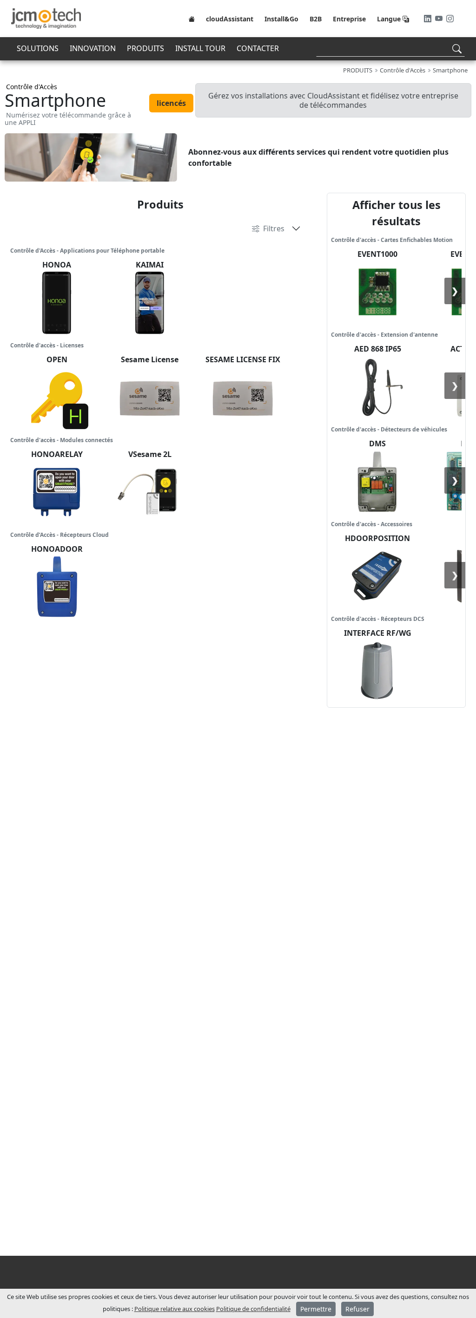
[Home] (191, 18)
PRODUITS (145, 48)
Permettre (315, 1309)
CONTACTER (258, 48)
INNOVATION (93, 48)
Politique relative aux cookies (174, 1309)
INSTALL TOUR (200, 48)
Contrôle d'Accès (31, 86)
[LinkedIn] (428, 18)
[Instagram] (450, 18)
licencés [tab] (171, 103)
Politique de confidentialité (253, 1309)
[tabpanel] (238, 157)
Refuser (357, 1309)
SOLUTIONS (38, 48)
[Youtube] (439, 18)
